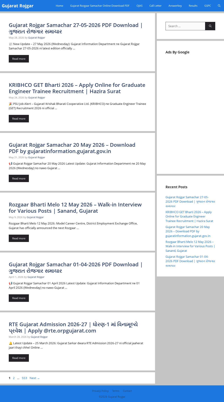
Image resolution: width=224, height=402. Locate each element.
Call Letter (155, 5)
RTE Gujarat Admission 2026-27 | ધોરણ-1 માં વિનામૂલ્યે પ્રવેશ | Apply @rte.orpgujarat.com (73, 327)
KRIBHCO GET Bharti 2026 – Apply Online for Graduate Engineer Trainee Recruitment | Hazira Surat (77, 88)
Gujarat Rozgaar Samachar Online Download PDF (100, 5)
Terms (115, 391)
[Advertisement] (190, 112)
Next (35, 378)
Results (193, 5)
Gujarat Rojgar (17, 6)
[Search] (210, 26)
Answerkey (175, 5)
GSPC (207, 5)
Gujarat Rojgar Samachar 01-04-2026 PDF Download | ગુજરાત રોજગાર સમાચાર (76, 267)
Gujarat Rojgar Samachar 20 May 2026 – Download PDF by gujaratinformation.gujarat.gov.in (72, 148)
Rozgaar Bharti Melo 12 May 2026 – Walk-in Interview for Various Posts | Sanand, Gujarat (75, 207)
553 (25, 378)
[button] (219, 5)
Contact (127, 391)
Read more (18, 58)
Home (59, 5)
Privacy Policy (100, 391)
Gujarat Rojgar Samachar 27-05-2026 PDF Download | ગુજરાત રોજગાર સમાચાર (76, 28)
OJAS (139, 5)
